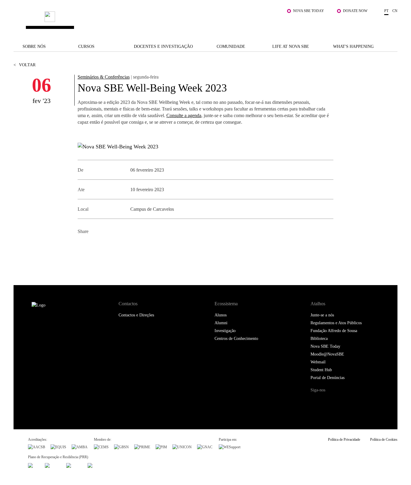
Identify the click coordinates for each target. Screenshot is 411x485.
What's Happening (353, 46)
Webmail (318, 362)
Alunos (221, 315)
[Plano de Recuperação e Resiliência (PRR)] (53, 464)
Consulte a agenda (183, 115)
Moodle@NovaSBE (327, 354)
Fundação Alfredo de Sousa (334, 330)
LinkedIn (110, 246)
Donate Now (355, 11)
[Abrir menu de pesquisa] (391, 24)
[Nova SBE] (173, 21)
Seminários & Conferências (104, 76)
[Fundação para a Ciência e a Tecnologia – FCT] (33, 464)
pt (386, 11)
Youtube (365, 401)
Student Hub (321, 370)
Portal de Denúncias (328, 377)
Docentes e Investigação (163, 46)
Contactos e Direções (136, 315)
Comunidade (231, 46)
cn (394, 11)
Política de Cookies (383, 439)
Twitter (96, 246)
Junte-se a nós (322, 315)
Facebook (83, 246)
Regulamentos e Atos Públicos (336, 323)
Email (123, 246)
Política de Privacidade (344, 439)
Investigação (225, 330)
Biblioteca (319, 338)
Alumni (221, 323)
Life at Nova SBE (290, 46)
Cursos (86, 46)
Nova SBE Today (308, 11)
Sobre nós (34, 46)
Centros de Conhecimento (236, 338)
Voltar (25, 65)
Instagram (340, 401)
